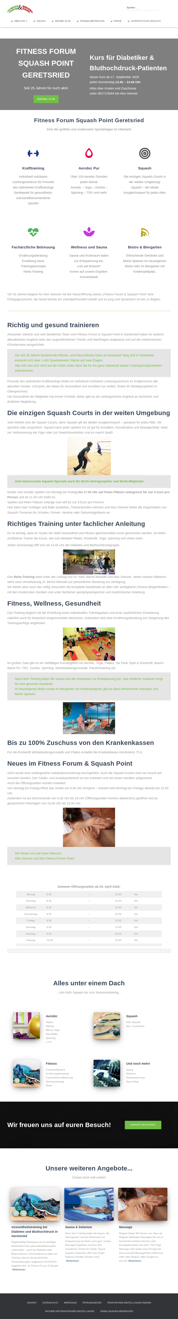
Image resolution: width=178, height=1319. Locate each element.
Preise (118, 21)
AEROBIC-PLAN (46, 99)
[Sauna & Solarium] (89, 1204)
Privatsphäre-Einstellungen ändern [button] (129, 1303)
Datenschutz (50, 1303)
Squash (41, 21)
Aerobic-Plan (63, 21)
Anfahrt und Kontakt (143, 1125)
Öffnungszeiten (92, 1303)
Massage (125, 1227)
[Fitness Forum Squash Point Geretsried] (20, 9)
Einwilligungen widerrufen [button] (116, 1311)
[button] (26, 21)
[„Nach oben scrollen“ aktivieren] (171, 1312)
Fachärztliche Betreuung (33, 247)
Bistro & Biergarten (145, 247)
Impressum (70, 1303)
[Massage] (142, 1204)
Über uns (20, 21)
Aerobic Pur (89, 168)
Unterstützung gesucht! (146, 21)
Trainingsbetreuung (92, 21)
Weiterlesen (18, 1269)
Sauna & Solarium (78, 1227)
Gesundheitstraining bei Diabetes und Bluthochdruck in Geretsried (34, 1231)
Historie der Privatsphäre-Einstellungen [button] (69, 1311)
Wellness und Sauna (89, 247)
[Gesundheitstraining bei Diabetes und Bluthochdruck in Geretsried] (35, 1204)
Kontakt (32, 1303)
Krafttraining (33, 168)
